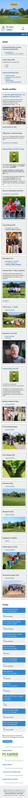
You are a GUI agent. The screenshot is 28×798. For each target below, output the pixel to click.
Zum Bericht (6, 300)
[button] (14, 613)
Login (22, 29)
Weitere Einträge (7, 741)
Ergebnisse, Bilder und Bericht (13, 229)
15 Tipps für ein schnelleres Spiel (11, 772)
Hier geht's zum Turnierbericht (10, 142)
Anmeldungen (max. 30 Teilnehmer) (14, 53)
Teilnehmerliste (9, 80)
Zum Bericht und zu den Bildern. (11, 194)
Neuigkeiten (14, 4)
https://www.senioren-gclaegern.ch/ (17, 791)
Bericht (7, 541)
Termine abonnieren (9, 735)
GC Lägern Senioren (10, 28)
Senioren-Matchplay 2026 (10, 72)
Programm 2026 (14, 10)
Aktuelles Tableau (9, 75)
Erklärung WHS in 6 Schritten (10, 779)
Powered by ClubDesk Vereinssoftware (11, 795)
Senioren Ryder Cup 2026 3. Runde (13, 149)
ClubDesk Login (22, 795)
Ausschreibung (9, 52)
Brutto (7, 65)
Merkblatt (7, 78)
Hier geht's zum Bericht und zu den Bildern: (13, 385)
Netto (6, 66)
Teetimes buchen (14, 16)
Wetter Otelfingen (7, 764)
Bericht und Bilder (9, 310)
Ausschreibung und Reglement (13, 77)
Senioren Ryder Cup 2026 (10, 368)
